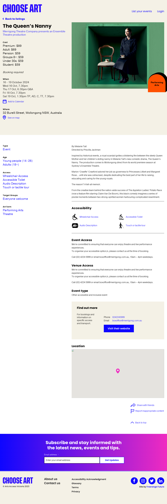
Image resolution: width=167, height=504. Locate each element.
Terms (75, 487)
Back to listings (15, 18)
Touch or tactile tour (135, 225)
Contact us (52, 483)
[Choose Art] (22, 8)
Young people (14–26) (18, 161)
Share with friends (145, 405)
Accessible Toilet (134, 216)
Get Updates (112, 460)
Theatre (8, 214)
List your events (142, 11)
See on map (14, 117)
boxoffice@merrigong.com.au (127, 320)
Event (6, 149)
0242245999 (118, 317)
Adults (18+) (11, 164)
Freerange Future (155, 486)
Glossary (76, 483)
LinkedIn (160, 480)
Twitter (151, 480)
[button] (118, 371)
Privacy (76, 491)
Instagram (143, 480)
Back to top (140, 422)
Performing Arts (13, 210)
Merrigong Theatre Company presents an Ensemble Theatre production (34, 33)
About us (50, 479)
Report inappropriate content (149, 410)
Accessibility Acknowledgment (89, 479)
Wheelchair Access (89, 216)
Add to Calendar (16, 101)
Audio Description (88, 225)
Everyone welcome (15, 199)
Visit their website (119, 328)
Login (160, 11)
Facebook (134, 480)
